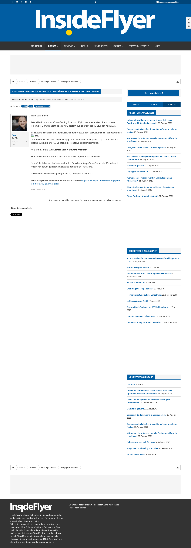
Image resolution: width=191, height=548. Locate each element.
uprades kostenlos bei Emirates (141, 316)
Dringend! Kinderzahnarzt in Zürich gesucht (147, 147)
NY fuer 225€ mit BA (136, 282)
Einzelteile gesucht (135, 165)
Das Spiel (131, 384)
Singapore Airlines (43, 99)
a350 (25, 106)
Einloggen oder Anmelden (168, 2)
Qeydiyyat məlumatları (137, 171)
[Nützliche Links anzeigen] (177, 81)
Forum (171, 104)
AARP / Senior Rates (136, 454)
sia (31, 106)
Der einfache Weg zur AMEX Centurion (144, 322)
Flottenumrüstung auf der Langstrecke (144, 294)
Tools (153, 104)
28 (26, 142)
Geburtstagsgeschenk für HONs (141, 442)
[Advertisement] (154, 223)
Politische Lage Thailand (138, 267)
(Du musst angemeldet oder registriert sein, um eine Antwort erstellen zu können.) (85, 200)
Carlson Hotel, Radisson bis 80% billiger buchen (149, 307)
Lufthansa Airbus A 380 (137, 301)
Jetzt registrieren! (154, 93)
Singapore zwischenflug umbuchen (143, 448)
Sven (70, 99)
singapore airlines (43, 106)
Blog (136, 104)
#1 (121, 190)
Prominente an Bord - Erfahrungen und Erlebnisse (149, 273)
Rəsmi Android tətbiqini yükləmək (143, 196)
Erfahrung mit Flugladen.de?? (140, 288)
